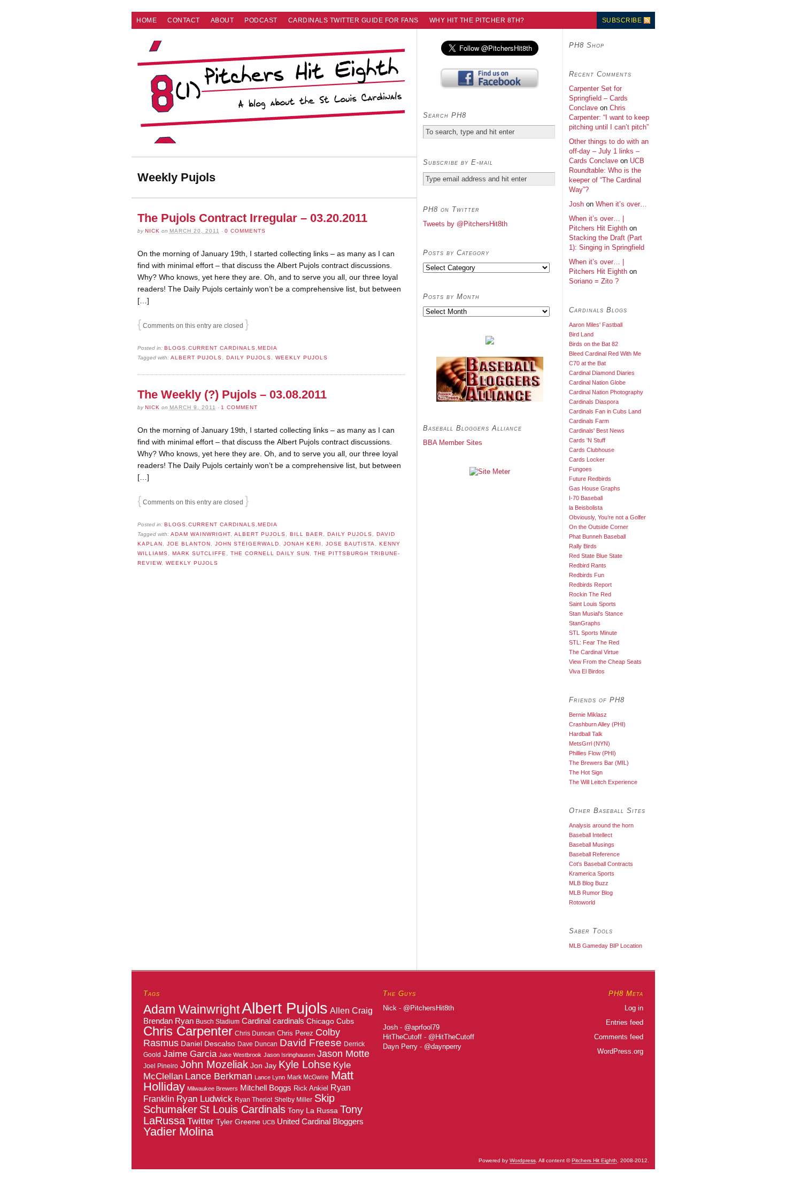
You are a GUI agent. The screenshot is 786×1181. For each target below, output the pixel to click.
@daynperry (442, 1046)
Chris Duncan (255, 1033)
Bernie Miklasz (588, 714)
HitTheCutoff (402, 1037)
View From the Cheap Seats (605, 661)
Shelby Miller (293, 1099)
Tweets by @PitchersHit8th (465, 224)
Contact (183, 20)
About (222, 20)
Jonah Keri (302, 544)
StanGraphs (584, 623)
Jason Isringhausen (289, 1055)
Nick (152, 231)
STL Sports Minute (593, 633)
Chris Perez (295, 1033)
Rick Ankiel (311, 1088)
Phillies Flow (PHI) (592, 753)
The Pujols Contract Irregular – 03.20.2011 (252, 218)
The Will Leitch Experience (603, 782)
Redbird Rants (587, 565)
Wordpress (523, 1160)
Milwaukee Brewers (212, 1088)
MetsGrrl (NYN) (589, 743)
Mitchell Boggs (265, 1088)
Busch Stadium (218, 1021)
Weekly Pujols (301, 358)
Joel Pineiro (160, 1066)
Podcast (261, 20)
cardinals (288, 1021)
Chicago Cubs (330, 1021)
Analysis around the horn (601, 825)
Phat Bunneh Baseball (597, 536)
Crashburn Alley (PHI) (597, 724)
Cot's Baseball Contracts (601, 864)
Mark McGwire (308, 1076)
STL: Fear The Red (594, 642)
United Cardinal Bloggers (320, 1121)
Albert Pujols (196, 358)
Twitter (200, 1121)
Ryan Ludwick (204, 1098)
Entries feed (624, 1022)
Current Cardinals (222, 348)
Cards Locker (587, 459)
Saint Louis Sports (592, 604)
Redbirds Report (590, 584)
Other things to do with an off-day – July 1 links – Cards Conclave (609, 151)
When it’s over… (621, 204)
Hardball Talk (586, 734)
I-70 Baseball (586, 498)
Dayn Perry (400, 1046)
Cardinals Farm (589, 421)
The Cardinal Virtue (594, 652)
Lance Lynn (270, 1077)
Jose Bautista (350, 544)
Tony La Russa (313, 1111)
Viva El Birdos (587, 671)
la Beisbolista (586, 507)
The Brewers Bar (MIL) (599, 763)
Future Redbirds (590, 479)
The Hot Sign (586, 772)
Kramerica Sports (591, 873)
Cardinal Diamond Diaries (602, 373)
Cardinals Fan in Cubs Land (605, 411)
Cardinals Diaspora (594, 401)
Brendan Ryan (168, 1020)
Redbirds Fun (586, 575)
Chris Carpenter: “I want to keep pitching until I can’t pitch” (609, 117)
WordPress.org (620, 1051)
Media (268, 348)
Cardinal (256, 1020)
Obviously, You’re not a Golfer (607, 517)
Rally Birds (583, 546)
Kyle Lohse (305, 1064)
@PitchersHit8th (428, 1008)
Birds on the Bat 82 (593, 344)
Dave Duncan (257, 1044)
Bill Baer (306, 534)
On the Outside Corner (598, 527)
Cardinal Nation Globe (597, 382)
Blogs (175, 348)
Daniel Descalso (208, 1043)
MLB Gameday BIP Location (605, 945)
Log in (634, 1008)
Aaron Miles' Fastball (595, 324)
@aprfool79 (422, 1027)
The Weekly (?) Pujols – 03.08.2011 (232, 394)
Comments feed (618, 1037)
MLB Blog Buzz (588, 883)
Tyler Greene (238, 1121)
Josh (576, 204)
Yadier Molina (178, 1131)
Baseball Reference (594, 854)
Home (146, 20)
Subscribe (622, 20)
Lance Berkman (218, 1076)
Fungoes (580, 469)
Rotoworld (582, 902)
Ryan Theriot (253, 1099)
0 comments (245, 231)
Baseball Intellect (590, 835)
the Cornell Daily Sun (270, 553)
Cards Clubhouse (591, 450)
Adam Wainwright (200, 534)
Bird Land (581, 334)
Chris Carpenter (188, 1031)
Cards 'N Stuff (587, 440)
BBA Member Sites (452, 443)
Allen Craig (351, 1010)
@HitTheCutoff (451, 1037)
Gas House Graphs (594, 488)
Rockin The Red (590, 594)
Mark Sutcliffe (199, 553)
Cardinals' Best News (597, 430)
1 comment (239, 407)
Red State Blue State (595, 556)
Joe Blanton (189, 544)
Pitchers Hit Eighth (594, 1160)
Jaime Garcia (190, 1053)
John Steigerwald (247, 544)
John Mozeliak (214, 1064)
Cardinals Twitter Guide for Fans (353, 20)
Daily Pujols (248, 358)
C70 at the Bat (587, 363)
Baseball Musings (591, 844)
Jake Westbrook (240, 1055)
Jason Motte (343, 1053)
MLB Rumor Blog (591, 892)
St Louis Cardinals (242, 1109)
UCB (269, 1122)
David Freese (311, 1042)
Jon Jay (263, 1065)
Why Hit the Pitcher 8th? (477, 20)
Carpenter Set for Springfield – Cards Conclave (598, 98)
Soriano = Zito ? (594, 281)
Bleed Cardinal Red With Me (605, 353)
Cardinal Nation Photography (606, 392)
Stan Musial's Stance (596, 613)
